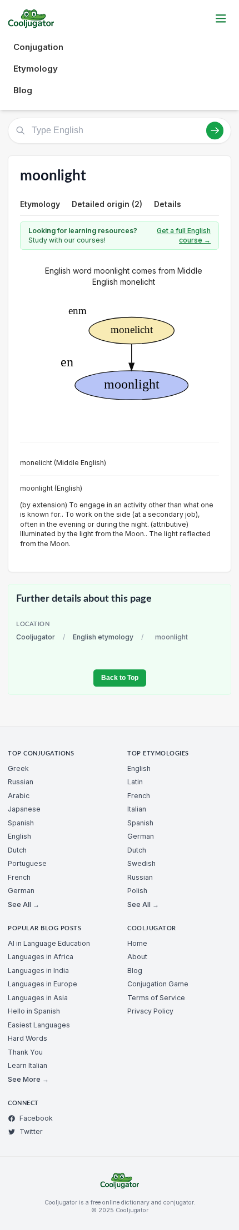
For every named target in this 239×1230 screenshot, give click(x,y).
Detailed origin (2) (107, 204)
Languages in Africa (40, 956)
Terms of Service (156, 998)
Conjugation (38, 47)
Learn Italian (27, 1065)
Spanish (21, 823)
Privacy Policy (150, 1011)
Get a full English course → (184, 235)
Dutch (17, 850)
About (137, 956)
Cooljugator (35, 637)
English (19, 836)
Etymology (35, 68)
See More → (28, 1079)
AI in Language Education (49, 943)
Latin (135, 782)
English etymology (103, 637)
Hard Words (27, 1038)
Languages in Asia (38, 998)
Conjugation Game (157, 984)
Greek (18, 768)
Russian (20, 782)
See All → (23, 904)
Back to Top (119, 678)
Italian (136, 809)
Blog (22, 90)
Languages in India (38, 970)
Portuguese (27, 863)
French (19, 877)
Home (137, 943)
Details (167, 204)
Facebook (36, 1118)
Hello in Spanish (34, 1011)
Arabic (18, 796)
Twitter (31, 1131)
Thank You (25, 1052)
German (21, 890)
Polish (137, 890)
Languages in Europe (42, 984)
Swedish (141, 863)
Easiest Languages (39, 1025)
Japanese (24, 809)
